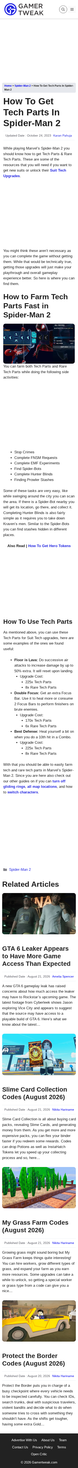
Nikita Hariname (63, 1109)
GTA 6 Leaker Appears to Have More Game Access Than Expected (36, 956)
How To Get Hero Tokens (49, 546)
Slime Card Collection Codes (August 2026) (34, 1093)
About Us (48, 1440)
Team (63, 1440)
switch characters (22, 792)
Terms (61, 1447)
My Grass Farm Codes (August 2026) (35, 1226)
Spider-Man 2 (23, 85)
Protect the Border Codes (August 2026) (33, 1359)
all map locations (42, 787)
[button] (63, 9)
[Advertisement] (39, 49)
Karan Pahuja (62, 135)
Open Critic (39, 1454)
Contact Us (20, 1447)
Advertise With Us (24, 1440)
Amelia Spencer (63, 976)
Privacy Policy (42, 1447)
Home (8, 85)
